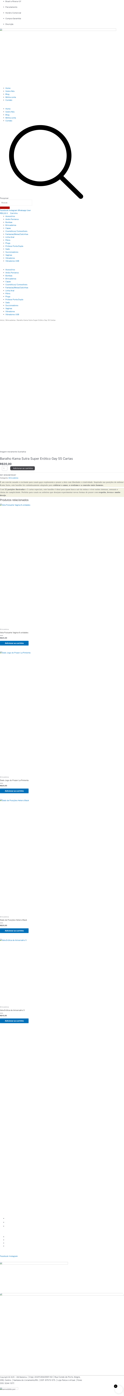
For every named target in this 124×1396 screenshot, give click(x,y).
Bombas (8, 222)
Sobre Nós (10, 91)
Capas (8, 228)
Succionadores (11, 252)
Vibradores (10, 258)
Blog (7, 94)
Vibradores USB (12, 261)
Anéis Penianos (12, 219)
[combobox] (16, 203)
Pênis (7, 240)
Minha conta (10, 97)
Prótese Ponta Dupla (14, 246)
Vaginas (8, 255)
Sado (7, 249)
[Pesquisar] (5, 208)
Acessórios (10, 216)
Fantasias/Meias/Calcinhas (16, 234)
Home (8, 88)
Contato (8, 100)
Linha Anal (9, 237)
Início (2, 320)
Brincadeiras (10, 225)
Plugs (7, 243)
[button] (62, 105)
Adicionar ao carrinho (23, 468)
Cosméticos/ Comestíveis (16, 231)
